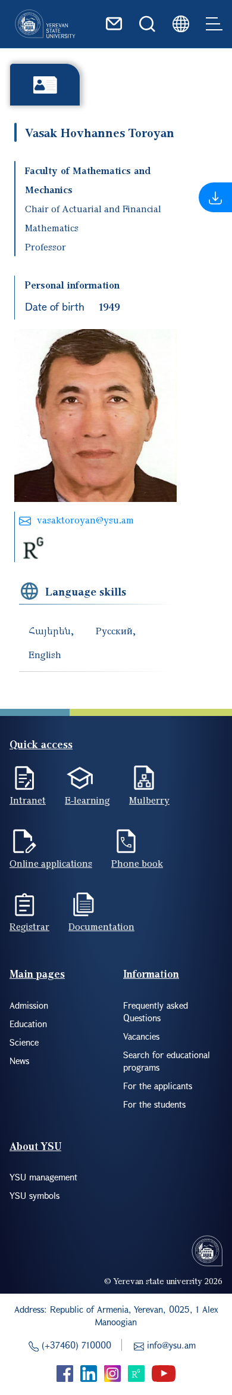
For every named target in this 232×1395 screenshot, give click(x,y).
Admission (29, 1005)
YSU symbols (34, 1195)
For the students (154, 1104)
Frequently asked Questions (155, 1011)
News (19, 1061)
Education (28, 1024)
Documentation (101, 926)
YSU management (43, 1177)
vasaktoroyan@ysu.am (85, 519)
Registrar (29, 926)
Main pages (37, 974)
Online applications (51, 863)
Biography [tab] (45, 84)
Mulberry (149, 800)
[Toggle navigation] (214, 24)
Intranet (28, 800)
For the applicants (157, 1086)
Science (24, 1042)
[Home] (45, 24)
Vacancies (141, 1036)
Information (151, 974)
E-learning (87, 800)
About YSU (35, 1146)
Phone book (137, 863)
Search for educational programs (166, 1061)
